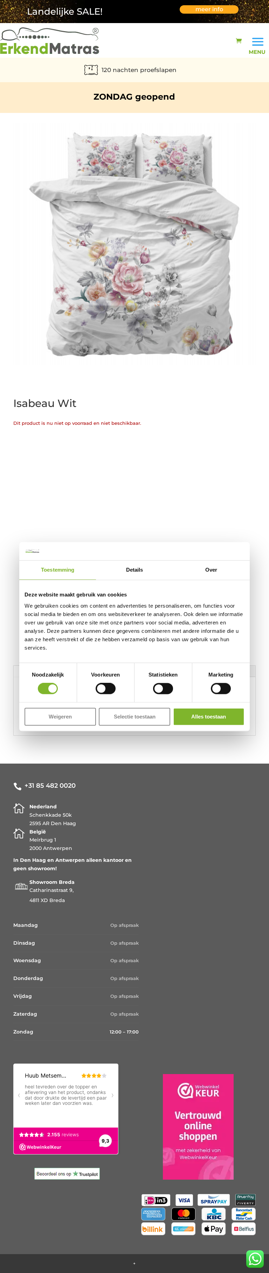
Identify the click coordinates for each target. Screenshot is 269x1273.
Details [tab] (134, 570)
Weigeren (60, 717)
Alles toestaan (208, 717)
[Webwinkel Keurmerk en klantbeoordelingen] (198, 1178)
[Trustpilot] (67, 1178)
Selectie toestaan (135, 717)
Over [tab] (211, 570)
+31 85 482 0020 (50, 785)
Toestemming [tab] (57, 570)
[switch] (106, 688)
